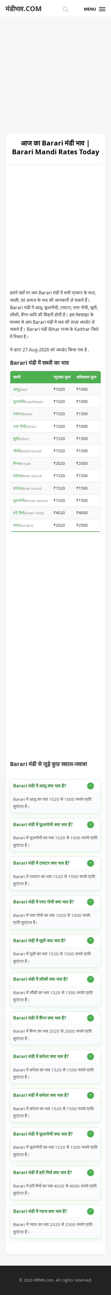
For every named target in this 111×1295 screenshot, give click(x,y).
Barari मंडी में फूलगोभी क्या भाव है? (43, 824)
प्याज (16, 525)
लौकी (16, 450)
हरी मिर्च (18, 512)
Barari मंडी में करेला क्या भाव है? (41, 1056)
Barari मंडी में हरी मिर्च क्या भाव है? (42, 1172)
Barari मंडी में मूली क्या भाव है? (39, 940)
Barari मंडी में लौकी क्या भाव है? (40, 979)
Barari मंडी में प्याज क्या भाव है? (40, 1211)
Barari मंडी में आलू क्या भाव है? (39, 786)
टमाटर (17, 413)
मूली (15, 438)
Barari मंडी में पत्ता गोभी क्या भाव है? (43, 902)
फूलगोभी (18, 401)
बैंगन (16, 463)
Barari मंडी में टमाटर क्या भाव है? (41, 863)
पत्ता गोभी (19, 426)
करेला (17, 475)
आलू (16, 389)
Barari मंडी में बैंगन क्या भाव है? (39, 1018)
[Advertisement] (55, 72)
